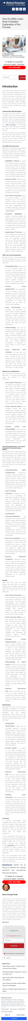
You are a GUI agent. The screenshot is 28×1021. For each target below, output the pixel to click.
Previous (17, 36)
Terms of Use (13, 1009)
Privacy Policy (5, 1009)
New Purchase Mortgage (17, 57)
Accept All (14, 1018)
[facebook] (13, 9)
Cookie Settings (20, 1015)
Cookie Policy (21, 1009)
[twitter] (17, 9)
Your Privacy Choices (6, 1011)
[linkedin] (24, 9)
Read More (5, 922)
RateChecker (10, 845)
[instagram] (20, 9)
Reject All (7, 1015)
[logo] (14, 2)
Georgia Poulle (8, 54)
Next (23, 36)
